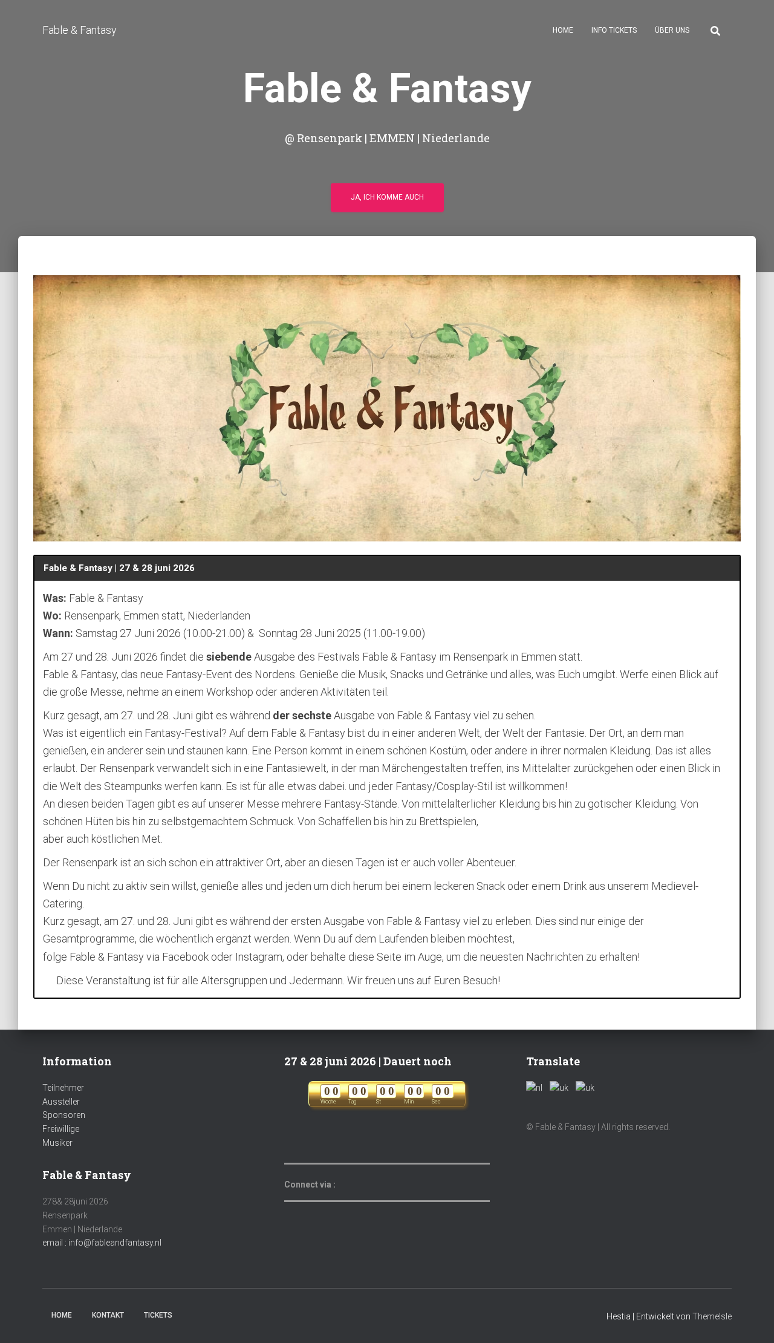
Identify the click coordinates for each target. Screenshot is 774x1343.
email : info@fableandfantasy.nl (101, 1242)
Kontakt (108, 1315)
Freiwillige (60, 1129)
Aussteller (61, 1101)
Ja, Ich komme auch (387, 197)
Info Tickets (614, 30)
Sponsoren (63, 1115)
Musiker (57, 1143)
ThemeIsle (712, 1316)
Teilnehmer (63, 1088)
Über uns (672, 30)
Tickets (158, 1315)
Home (563, 30)
